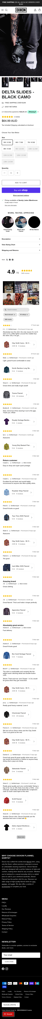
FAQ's (4, 902)
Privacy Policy (7, 922)
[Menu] (2, 10)
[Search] (7, 10)
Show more (21, 837)
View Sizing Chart (8, 245)
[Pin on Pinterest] (12, 260)
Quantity (5, 168)
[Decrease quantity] (4, 173)
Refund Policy (7, 919)
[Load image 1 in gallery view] (21, 45)
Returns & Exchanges (9, 912)
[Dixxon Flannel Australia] (21, 10)
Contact (4, 932)
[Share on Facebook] (10, 260)
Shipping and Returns (10, 250)
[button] (9, 287)
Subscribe (9, 962)
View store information (11, 205)
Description (6, 239)
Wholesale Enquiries (9, 915)
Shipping (14, 125)
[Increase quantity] (17, 173)
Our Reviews (6, 909)
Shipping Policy (7, 929)
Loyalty (4, 906)
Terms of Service (8, 925)
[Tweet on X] (7, 260)
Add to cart (21, 183)
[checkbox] (8, 320)
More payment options (21, 195)
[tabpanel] (21, 574)
